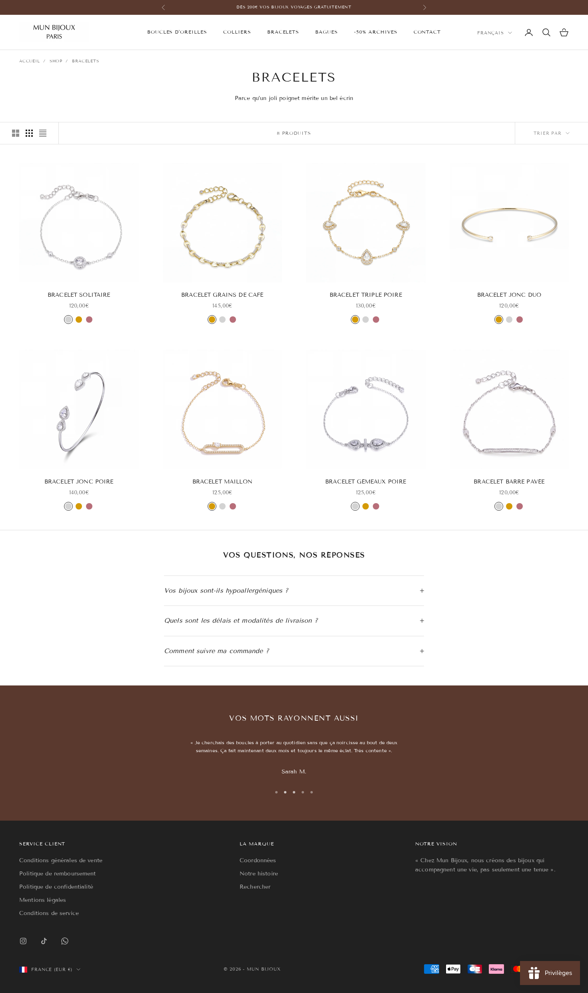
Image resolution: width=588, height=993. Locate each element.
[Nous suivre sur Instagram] (23, 941)
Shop (56, 61)
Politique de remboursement (57, 873)
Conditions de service (49, 913)
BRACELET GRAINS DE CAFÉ (222, 295)
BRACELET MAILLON (222, 481)
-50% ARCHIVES (375, 32)
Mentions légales (42, 900)
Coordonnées (258, 860)
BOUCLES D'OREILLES (177, 32)
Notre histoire (259, 873)
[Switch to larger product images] (15, 133)
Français (490, 33)
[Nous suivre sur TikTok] (44, 941)
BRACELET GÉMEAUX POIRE (365, 481)
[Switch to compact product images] (42, 133)
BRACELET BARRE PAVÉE (509, 481)
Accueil (29, 61)
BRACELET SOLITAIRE (79, 295)
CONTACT (427, 32)
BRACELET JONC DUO (509, 295)
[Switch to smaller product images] (29, 133)
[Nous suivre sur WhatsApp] (65, 941)
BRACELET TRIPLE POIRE (366, 295)
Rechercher (255, 886)
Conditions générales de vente (60, 860)
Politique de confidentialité (56, 886)
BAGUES (326, 32)
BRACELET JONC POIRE (79, 481)
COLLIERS (237, 32)
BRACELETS (283, 32)
